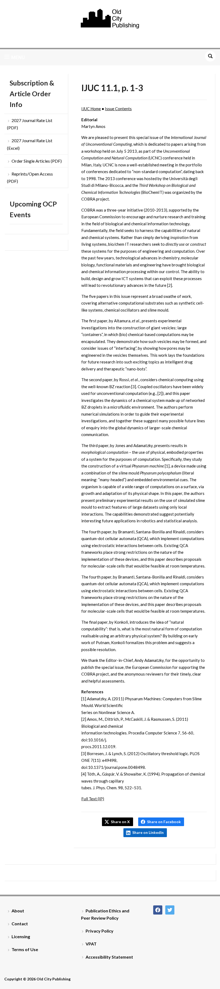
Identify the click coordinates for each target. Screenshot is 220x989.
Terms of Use (25, 949)
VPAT (91, 943)
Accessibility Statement (109, 956)
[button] (14, 57)
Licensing (21, 936)
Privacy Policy (99, 930)
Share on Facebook (164, 821)
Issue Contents (118, 108)
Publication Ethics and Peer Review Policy (105, 914)
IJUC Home (91, 108)
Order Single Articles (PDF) (37, 160)
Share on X (120, 821)
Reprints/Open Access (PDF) (30, 177)
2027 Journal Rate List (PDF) (29, 124)
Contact (20, 923)
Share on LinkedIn (148, 832)
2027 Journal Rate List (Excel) (29, 144)
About (18, 910)
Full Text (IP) (92, 798)
